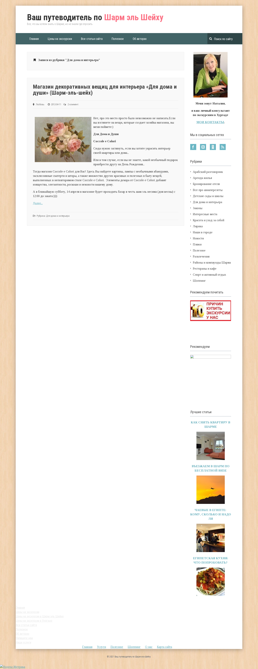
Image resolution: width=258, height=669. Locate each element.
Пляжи (197, 244)
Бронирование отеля (206, 184)
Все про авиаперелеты (207, 190)
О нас (148, 646)
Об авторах (140, 39)
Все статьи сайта (92, 39)
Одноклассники (213, 147)
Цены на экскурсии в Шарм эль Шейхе (40, 616)
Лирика (198, 226)
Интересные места (205, 214)
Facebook (193, 147)
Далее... (38, 203)
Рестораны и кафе (204, 268)
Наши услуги (23, 642)
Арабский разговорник (208, 171)
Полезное (117, 39)
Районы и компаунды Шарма (212, 262)
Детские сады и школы (208, 196)
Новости (198, 238)
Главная (34, 39)
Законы (197, 208)
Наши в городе (202, 232)
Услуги (101, 646)
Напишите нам (24, 638)
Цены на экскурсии (60, 39)
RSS (223, 147)
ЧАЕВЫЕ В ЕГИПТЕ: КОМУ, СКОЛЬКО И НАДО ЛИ (210, 514)
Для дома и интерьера (58, 215)
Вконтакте (203, 147)
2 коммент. (73, 104)
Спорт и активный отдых (209, 274)
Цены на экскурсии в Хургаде (34, 621)
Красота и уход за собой (208, 220)
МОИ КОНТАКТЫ (210, 122)
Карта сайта (164, 646)
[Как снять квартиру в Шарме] (210, 459)
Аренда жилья (202, 177)
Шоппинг (199, 280)
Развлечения (201, 256)
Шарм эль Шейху (95, 17)
